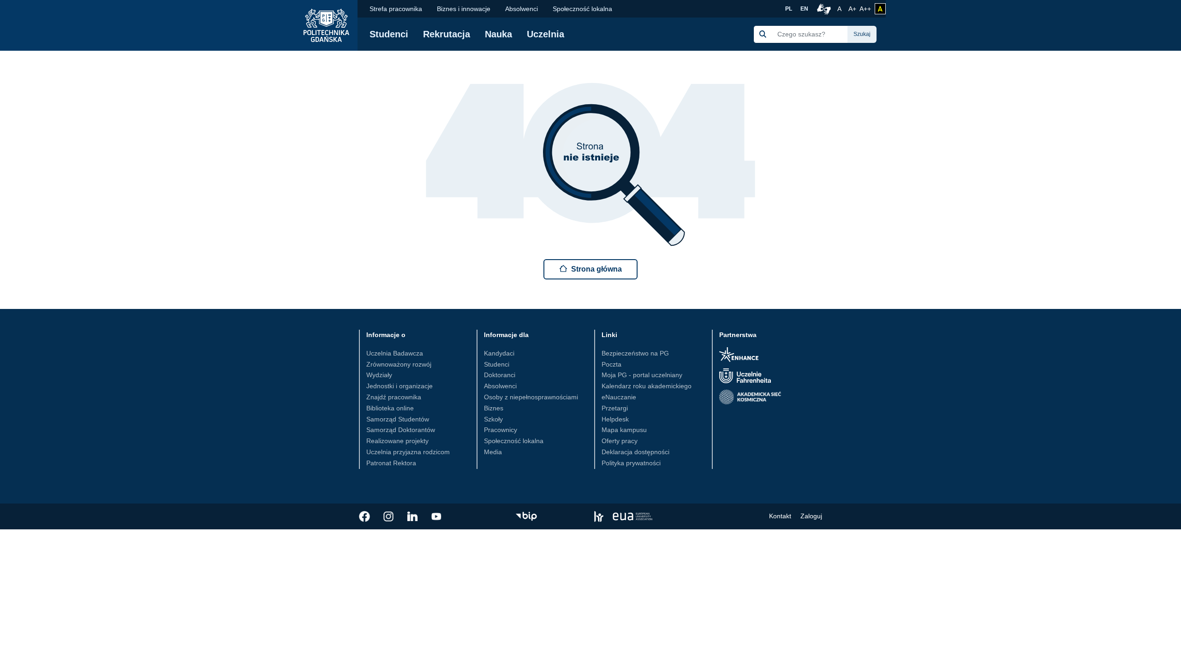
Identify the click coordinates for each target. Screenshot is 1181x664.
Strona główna (596, 269)
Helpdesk (615, 419)
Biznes (493, 408)
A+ (853, 8)
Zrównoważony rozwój (398, 364)
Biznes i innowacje (463, 8)
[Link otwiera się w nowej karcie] (364, 516)
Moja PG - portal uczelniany (642, 375)
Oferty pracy (620, 441)
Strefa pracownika (396, 8)
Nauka (498, 34)
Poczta (611, 364)
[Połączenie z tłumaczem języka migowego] (822, 8)
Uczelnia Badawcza (394, 353)
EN (804, 9)
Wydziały (379, 375)
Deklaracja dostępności (635, 452)
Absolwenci (521, 8)
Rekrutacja (446, 34)
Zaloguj (811, 516)
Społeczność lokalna (582, 8)
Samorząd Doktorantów (400, 429)
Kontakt (780, 516)
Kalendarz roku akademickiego (647, 386)
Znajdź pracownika (393, 397)
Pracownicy (500, 429)
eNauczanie (619, 397)
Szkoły (493, 419)
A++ (865, 8)
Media (493, 452)
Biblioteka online (390, 408)
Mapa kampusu (624, 429)
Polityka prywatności (631, 463)
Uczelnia (545, 34)
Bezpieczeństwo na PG (635, 353)
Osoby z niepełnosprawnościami (531, 397)
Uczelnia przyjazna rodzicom (408, 452)
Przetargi (615, 408)
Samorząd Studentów (397, 419)
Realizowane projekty (397, 441)
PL (788, 9)
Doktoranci (499, 375)
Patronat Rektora (391, 463)
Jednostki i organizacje (399, 386)
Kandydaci (499, 353)
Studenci (389, 34)
